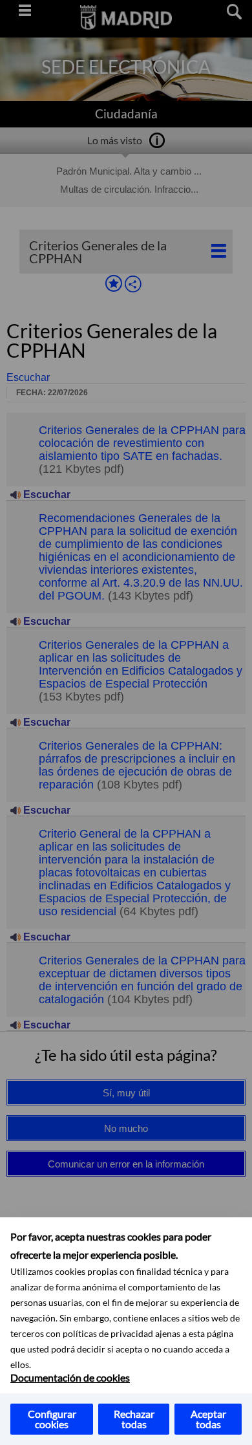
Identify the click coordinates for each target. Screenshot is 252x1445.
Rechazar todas (134, 1418)
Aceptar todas (208, 1418)
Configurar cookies (52, 1418)
